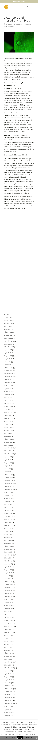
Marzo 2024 (7, 400)
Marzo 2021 (7, 507)
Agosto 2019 (8, 564)
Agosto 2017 (8, 635)
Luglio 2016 (7, 674)
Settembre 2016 (9, 668)
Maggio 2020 (8, 537)
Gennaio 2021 (8, 513)
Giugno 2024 (8, 391)
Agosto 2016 (8, 671)
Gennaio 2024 (8, 406)
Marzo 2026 (7, 329)
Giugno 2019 (8, 570)
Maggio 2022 (8, 466)
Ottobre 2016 (8, 665)
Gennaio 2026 (8, 335)
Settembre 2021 (9, 490)
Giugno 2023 (8, 427)
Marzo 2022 (7, 472)
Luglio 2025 (7, 353)
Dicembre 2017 (8, 623)
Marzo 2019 (7, 579)
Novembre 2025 (9, 341)
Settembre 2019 (9, 561)
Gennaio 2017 (8, 656)
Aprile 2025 (7, 362)
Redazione (9, 24)
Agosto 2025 (8, 350)
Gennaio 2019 (8, 585)
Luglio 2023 (7, 424)
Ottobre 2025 (8, 344)
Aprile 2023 (7, 433)
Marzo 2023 (7, 436)
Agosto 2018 (8, 599)
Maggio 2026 (8, 323)
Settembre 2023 (9, 418)
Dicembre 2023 (8, 409)
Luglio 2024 (7, 388)
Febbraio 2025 (8, 368)
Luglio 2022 (7, 460)
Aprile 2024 (7, 397)
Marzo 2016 (7, 686)
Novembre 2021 (9, 484)
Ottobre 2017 (8, 629)
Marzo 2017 (7, 650)
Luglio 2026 (7, 317)
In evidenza (27, 24)
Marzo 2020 (7, 543)
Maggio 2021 (8, 501)
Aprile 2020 (7, 540)
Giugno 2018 (8, 605)
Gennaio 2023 (8, 442)
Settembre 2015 (9, 703)
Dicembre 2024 (8, 374)
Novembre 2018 (9, 591)
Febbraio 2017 (8, 653)
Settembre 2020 (9, 525)
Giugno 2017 (8, 641)
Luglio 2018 (7, 602)
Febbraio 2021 (8, 510)
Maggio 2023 (8, 430)
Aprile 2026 (7, 326)
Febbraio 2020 (8, 546)
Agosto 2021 (8, 492)
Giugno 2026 (8, 320)
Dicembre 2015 (8, 695)
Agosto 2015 (8, 706)
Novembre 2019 (9, 555)
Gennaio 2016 (8, 692)
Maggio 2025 (8, 359)
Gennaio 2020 (8, 549)
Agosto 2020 (8, 528)
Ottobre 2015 (8, 700)
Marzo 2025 (7, 365)
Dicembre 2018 (8, 588)
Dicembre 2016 (8, 659)
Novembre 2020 (9, 519)
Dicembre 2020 (8, 516)
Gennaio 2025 (8, 371)
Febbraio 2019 (8, 582)
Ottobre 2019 (8, 558)
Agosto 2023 (8, 421)
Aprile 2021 (7, 504)
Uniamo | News (9, 26)
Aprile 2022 (7, 469)
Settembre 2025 (9, 347)
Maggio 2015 (8, 715)
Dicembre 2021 (8, 481)
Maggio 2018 (8, 608)
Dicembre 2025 (8, 338)
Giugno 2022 (8, 463)
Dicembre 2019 (8, 552)
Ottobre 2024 (8, 380)
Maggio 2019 (8, 573)
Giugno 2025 (8, 356)
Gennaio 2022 (8, 478)
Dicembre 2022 (8, 445)
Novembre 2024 (9, 377)
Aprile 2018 (7, 611)
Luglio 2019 (7, 567)
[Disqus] (19, 233)
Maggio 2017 (8, 644)
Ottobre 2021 (8, 487)
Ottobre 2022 (8, 451)
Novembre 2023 (9, 412)
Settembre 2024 (9, 383)
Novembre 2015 (9, 698)
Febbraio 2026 (8, 332)
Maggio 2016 (8, 680)
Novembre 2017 (9, 626)
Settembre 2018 (9, 596)
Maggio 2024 (8, 394)
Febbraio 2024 (8, 403)
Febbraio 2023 (8, 439)
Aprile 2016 (7, 683)
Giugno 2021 (8, 498)
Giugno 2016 (8, 677)
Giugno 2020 (8, 534)
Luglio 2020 (7, 531)
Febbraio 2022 (8, 475)
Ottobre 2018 (8, 594)
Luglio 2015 (7, 709)
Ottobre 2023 (8, 415)
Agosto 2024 (8, 386)
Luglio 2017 (7, 638)
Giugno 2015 (8, 712)
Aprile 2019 (7, 576)
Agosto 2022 (8, 457)
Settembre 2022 (9, 454)
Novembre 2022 (9, 448)
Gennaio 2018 (8, 620)
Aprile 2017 (7, 647)
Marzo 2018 (7, 614)
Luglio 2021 (7, 495)
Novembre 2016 (9, 662)
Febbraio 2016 (8, 689)
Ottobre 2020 (8, 522)
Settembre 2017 (9, 632)
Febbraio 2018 (8, 617)
